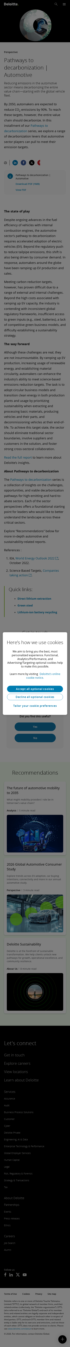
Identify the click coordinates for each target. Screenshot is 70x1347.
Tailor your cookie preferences (35, 706)
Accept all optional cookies (35, 689)
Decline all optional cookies (35, 697)
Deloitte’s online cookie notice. (43, 676)
